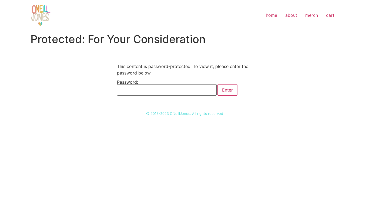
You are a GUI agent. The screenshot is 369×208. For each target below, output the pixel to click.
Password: (127, 82)
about (291, 15)
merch (311, 15)
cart (330, 15)
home (271, 15)
